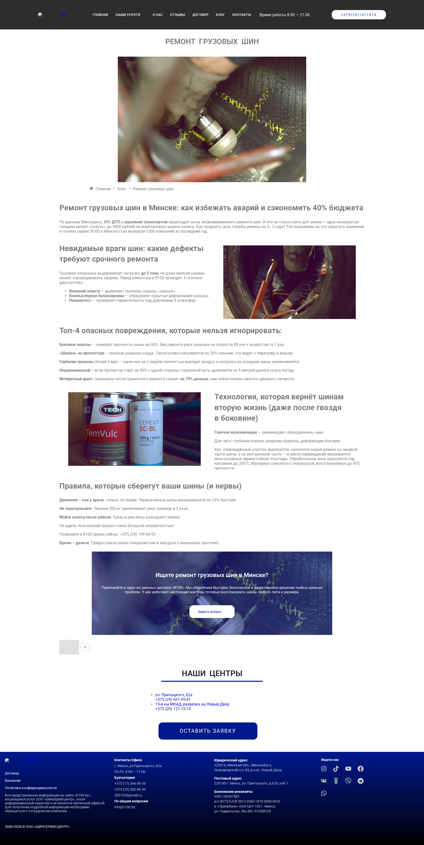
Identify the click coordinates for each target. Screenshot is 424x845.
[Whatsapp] (324, 793)
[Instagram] (324, 768)
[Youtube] (348, 768)
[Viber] (348, 781)
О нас (158, 15)
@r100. (126, 807)
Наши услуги (128, 15)
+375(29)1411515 (358, 15)
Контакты (241, 15)
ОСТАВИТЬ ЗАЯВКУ (208, 731)
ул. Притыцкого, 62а (173, 695)
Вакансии (13, 780)
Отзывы (177, 15)
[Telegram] (361, 781)
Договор (200, 15)
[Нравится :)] (69, 647)
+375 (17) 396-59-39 (130, 783)
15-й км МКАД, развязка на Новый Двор (192, 704)
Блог (220, 15)
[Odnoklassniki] (336, 781)
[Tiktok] (336, 768)
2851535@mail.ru (128, 795)
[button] (321, 15)
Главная (100, 15)
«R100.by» (82, 795)
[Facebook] (361, 768)
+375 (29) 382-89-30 (130, 789)
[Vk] (324, 781)
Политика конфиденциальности (31, 788)
